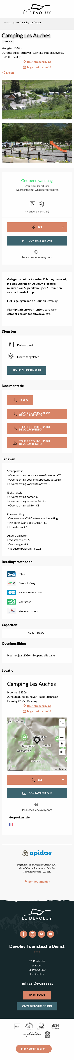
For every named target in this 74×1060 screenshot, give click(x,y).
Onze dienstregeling (37, 1006)
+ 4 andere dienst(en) (37, 211)
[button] (37, 99)
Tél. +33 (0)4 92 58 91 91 (37, 983)
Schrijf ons (37, 995)
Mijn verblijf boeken (33, 1048)
